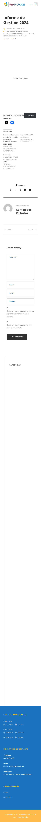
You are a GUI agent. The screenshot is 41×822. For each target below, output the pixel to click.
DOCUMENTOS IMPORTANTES (17, 32)
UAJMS (6, 792)
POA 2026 (7, 721)
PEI (8, 39)
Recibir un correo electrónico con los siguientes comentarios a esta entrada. (20, 314)
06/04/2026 (9, 733)
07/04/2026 (9, 725)
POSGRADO (7, 797)
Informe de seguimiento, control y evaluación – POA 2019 (10, 158)
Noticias (7, 34)
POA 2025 (7, 729)
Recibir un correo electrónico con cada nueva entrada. (19, 326)
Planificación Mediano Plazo (15, 36)
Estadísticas (13, 374)
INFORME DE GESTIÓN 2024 (13, 115)
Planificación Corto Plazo (23, 34)
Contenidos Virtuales (16, 29)
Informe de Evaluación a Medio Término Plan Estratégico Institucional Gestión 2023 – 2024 (11, 139)
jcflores (20, 725)
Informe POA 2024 (26, 135)
